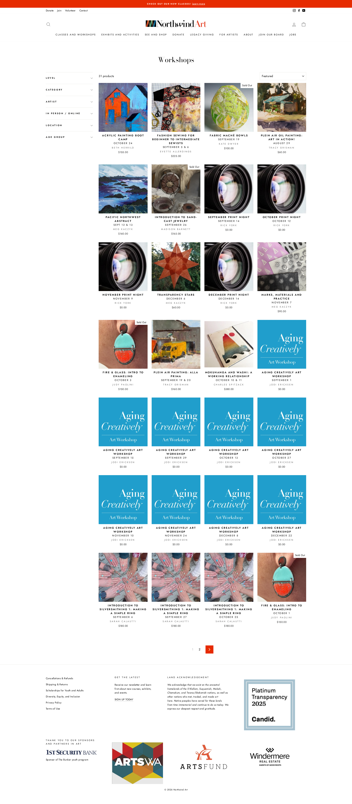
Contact (83, 10)
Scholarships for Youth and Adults (64, 690)
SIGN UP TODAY (124, 699)
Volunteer (70, 10)
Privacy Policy (54, 702)
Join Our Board (271, 34)
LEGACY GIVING (202, 34)
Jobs (292, 34)
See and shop (156, 34)
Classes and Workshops (76, 34)
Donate (50, 10)
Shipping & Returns (57, 684)
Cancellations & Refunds (59, 678)
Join (59, 10)
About (248, 34)
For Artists (228, 34)
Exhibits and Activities (120, 34)
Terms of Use (53, 708)
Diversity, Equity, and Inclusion (63, 696)
